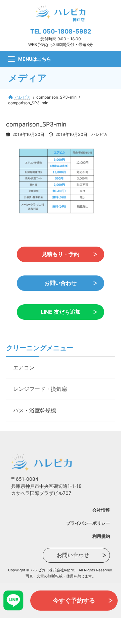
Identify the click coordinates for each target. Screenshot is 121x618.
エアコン (24, 367)
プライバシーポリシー (88, 523)
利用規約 (101, 536)
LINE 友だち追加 (61, 312)
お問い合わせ (60, 283)
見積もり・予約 (60, 254)
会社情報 (101, 510)
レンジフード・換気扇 (40, 388)
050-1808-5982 (67, 31)
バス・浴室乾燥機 (34, 410)
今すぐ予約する (74, 600)
